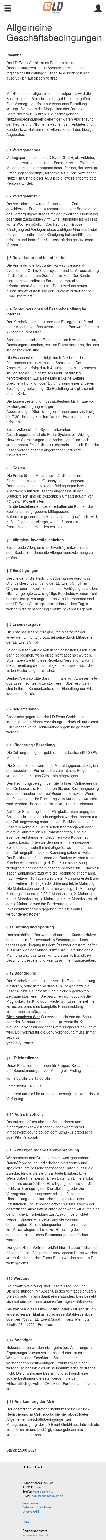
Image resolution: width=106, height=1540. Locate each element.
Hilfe (26, 1522)
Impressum (30, 1503)
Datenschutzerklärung (38, 1507)
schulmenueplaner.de (36, 1535)
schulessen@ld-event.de (47, 1496)
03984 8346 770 (43, 1491)
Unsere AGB (31, 1511)
